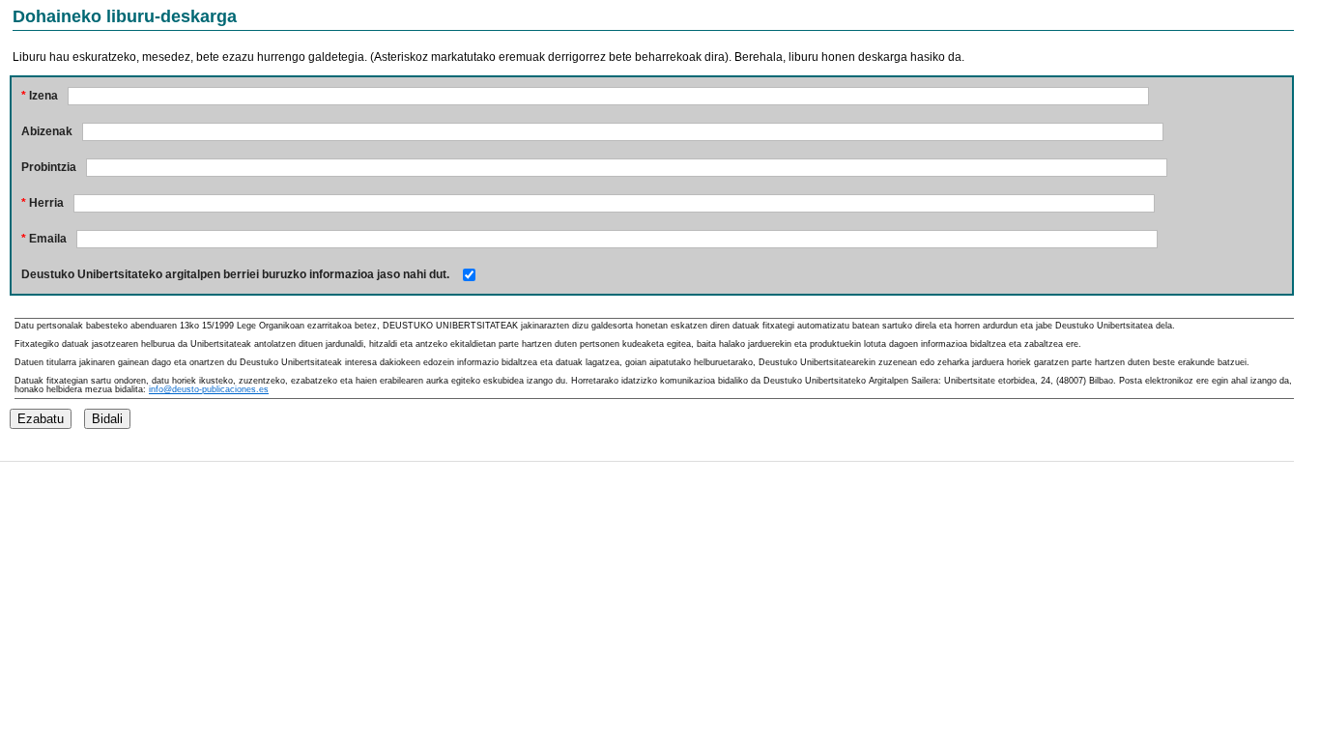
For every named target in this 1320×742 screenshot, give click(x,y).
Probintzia (48, 167)
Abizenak (46, 131)
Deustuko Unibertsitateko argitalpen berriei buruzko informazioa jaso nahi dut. (235, 274)
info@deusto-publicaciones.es (209, 389)
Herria (42, 203)
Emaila (44, 238)
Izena (39, 95)
